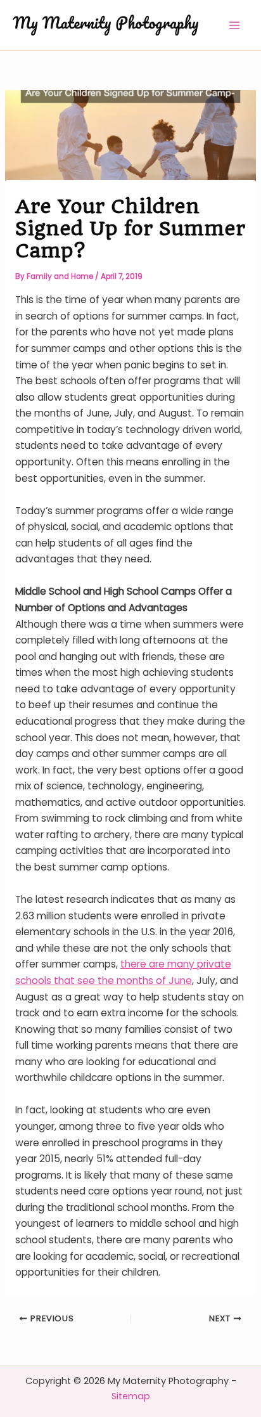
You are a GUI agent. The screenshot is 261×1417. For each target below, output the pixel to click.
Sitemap (130, 1396)
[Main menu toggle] (234, 25)
